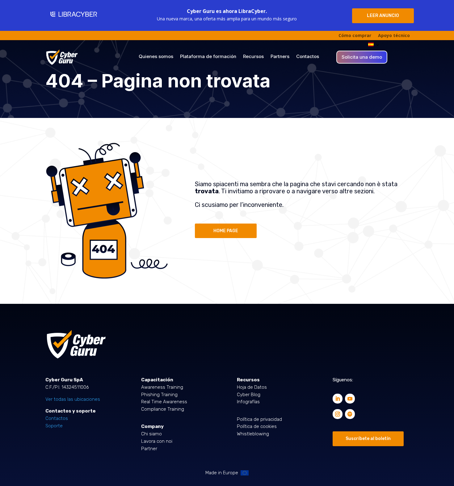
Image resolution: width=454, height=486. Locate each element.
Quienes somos (156, 56)
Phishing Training (159, 394)
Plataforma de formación (208, 56)
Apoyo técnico (394, 35)
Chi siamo (151, 434)
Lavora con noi (156, 441)
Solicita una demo (362, 57)
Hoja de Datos (252, 387)
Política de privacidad (259, 419)
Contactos (307, 56)
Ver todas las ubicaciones (72, 399)
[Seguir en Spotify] (350, 414)
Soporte (54, 426)
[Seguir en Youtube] (350, 399)
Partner (149, 448)
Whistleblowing (253, 434)
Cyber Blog (248, 394)
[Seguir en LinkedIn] (338, 399)
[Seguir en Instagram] (338, 414)
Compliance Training (162, 409)
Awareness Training (162, 387)
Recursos (253, 56)
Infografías (248, 401)
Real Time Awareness (164, 401)
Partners (280, 56)
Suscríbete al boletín (368, 438)
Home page (225, 230)
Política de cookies (257, 426)
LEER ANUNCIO (383, 15)
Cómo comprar (354, 35)
